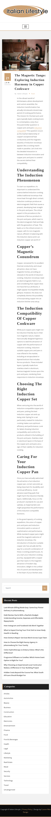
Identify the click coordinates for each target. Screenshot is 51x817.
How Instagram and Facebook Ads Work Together (24, 625)
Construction (9, 712)
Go (45, 588)
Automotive (8, 698)
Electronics (8, 721)
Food (33, 94)
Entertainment (9, 725)
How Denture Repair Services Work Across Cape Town (25, 637)
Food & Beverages (11, 739)
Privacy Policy (27, 809)
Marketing (8, 757)
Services (7, 776)
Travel (6, 785)
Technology (8, 780)
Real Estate (8, 762)
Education (8, 716)
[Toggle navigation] (25, 26)
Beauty (6, 703)
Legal (6, 748)
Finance (7, 730)
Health (6, 744)
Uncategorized (9, 789)
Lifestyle (7, 753)
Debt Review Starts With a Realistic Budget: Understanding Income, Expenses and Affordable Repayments (23, 618)
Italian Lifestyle (21, 94)
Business (7, 707)
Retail (6, 767)
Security (7, 771)
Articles (6, 693)
